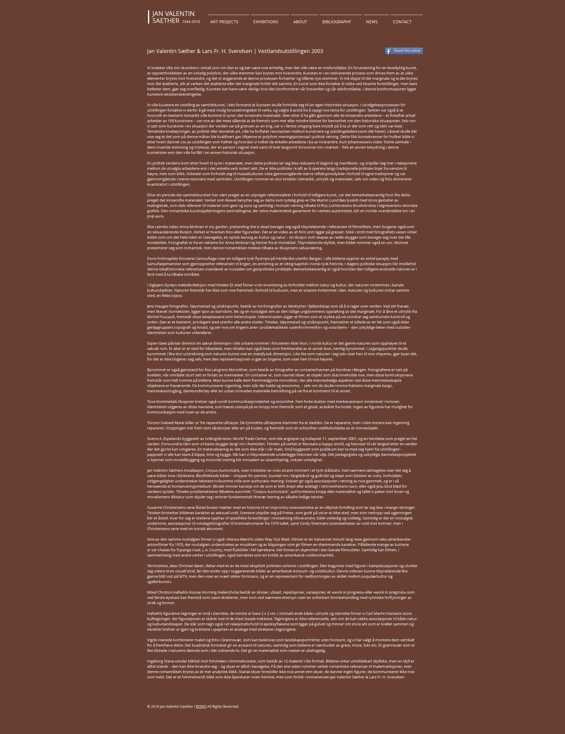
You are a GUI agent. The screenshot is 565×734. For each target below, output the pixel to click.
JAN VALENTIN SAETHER (173, 17)
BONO (201, 706)
